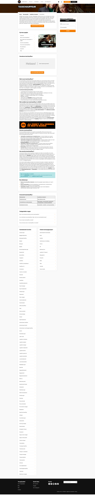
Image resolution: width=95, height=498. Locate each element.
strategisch (29, 97)
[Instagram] (51, 484)
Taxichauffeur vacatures (37, 25)
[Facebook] (58, 484)
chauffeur (44, 204)
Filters (67, 20)
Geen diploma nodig (41, 199)
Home (20, 14)
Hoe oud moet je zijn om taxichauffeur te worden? (28, 222)
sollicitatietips (26, 175)
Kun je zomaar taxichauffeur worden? (26, 219)
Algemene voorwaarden (70, 491)
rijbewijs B (29, 155)
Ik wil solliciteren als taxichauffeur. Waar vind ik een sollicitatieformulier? (33, 217)
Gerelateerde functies (24, 204)
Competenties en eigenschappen (26, 202)
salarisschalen (38, 106)
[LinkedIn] (49, 484)
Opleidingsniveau (23, 199)
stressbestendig (41, 202)
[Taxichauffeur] (47, 40)
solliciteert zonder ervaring (37, 176)
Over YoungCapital (21, 483)
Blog (18, 485)
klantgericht (51, 201)
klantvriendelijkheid (36, 84)
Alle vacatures (35, 483)
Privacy (76, 491)
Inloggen (34, 485)
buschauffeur (34, 169)
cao (31, 106)
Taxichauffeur (41, 14)
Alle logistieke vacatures (37, 72)
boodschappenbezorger (26, 169)
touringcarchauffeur (50, 204)
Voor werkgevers (36, 487)
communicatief (45, 201)
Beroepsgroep (22, 197)
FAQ (18, 487)
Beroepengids (25, 14)
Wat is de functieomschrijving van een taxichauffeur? (29, 214)
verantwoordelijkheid (25, 142)
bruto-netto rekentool (39, 109)
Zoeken (67, 30)
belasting (37, 118)
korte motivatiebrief (24, 176)
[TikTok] (56, 484)
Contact (42, 1)
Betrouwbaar (40, 201)
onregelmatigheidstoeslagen (36, 107)
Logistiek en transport (34, 14)
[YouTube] (54, 484)
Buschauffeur (40, 204)
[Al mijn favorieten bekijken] (58, 1)
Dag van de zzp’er (50, 117)
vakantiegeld (27, 107)
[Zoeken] (61, 1)
